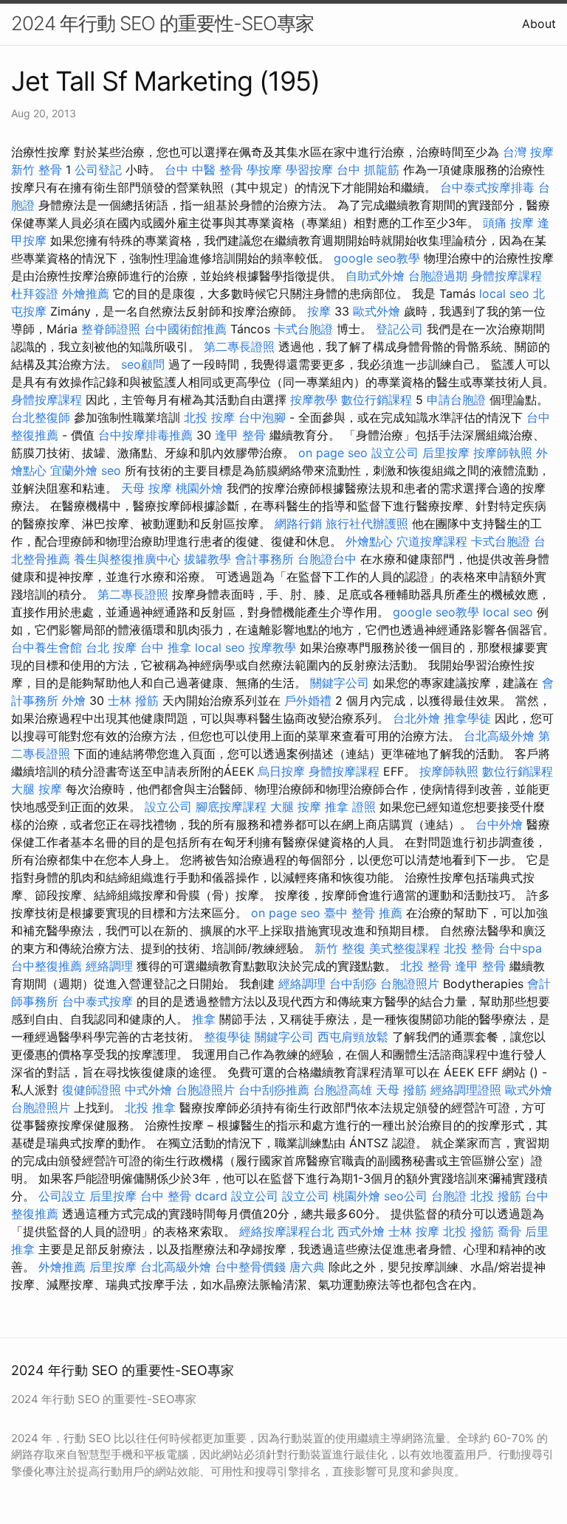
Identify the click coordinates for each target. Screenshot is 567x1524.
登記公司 (399, 328)
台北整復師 (40, 417)
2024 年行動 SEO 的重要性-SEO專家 (162, 23)
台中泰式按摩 (97, 1001)
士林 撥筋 (133, 700)
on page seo (333, 452)
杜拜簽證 (34, 293)
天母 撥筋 (401, 1089)
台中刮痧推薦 (273, 1089)
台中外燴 (499, 824)
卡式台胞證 (303, 328)
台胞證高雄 (342, 1089)
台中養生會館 (46, 647)
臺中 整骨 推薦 (363, 912)
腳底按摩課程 (231, 806)
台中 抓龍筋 (368, 169)
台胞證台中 (327, 559)
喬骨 (509, 1231)
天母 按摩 (146, 488)
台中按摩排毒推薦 (145, 435)
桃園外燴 (199, 488)
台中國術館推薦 (185, 328)
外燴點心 (369, 541)
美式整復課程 (404, 948)
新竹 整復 (340, 948)
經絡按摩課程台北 (286, 1231)
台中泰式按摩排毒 (487, 187)
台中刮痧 (353, 983)
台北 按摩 (111, 647)
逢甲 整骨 (240, 435)
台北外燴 (416, 718)
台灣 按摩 (528, 152)
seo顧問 (143, 364)
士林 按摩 (413, 1231)
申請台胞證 (456, 399)
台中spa (520, 948)
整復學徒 (227, 1036)
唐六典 (307, 1266)
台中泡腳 (262, 417)
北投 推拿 (150, 1107)
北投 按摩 (209, 417)
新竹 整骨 (36, 169)
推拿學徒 (467, 718)
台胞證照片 (409, 983)
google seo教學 (377, 258)
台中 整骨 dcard (183, 1196)
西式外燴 (361, 1231)
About (539, 23)
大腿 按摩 (36, 789)
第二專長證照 (239, 346)
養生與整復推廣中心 (127, 559)
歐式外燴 (376, 311)
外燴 (74, 700)
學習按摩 (309, 169)
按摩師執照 (502, 452)
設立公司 (395, 452)
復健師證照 (91, 1089)
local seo (504, 293)
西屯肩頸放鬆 (352, 1036)
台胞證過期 (437, 275)
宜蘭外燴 (73, 470)
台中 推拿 (165, 647)
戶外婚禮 (307, 700)
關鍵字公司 (339, 682)
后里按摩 (446, 452)
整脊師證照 (110, 328)
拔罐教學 (207, 559)
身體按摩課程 (506, 275)
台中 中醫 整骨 (204, 169)
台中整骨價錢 (250, 1266)
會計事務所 (264, 559)
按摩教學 (313, 399)
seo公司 (405, 1196)
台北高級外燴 (499, 735)
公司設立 (62, 1196)
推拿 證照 (350, 806)
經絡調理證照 (465, 1089)
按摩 (319, 311)
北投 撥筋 (495, 1196)
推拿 (204, 1019)
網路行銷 (298, 523)
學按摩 (264, 169)
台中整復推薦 (46, 965)
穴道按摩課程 (431, 541)
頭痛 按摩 (508, 222)
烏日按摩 (281, 771)
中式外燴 (148, 1089)
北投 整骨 (469, 948)
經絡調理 (109, 965)
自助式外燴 (375, 275)
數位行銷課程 (376, 399)
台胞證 (449, 1196)
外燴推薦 (85, 293)
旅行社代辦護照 (367, 523)
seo (111, 470)
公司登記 (98, 169)
